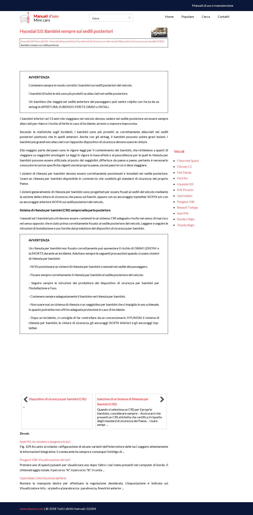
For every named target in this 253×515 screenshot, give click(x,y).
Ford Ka (182, 178)
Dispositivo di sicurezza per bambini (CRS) (141, 41)
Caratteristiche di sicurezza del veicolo (97, 41)
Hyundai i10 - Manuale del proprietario (55, 41)
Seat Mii (182, 213)
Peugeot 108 (185, 201)
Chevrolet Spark (188, 160)
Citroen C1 (184, 166)
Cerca (206, 16)
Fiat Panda (184, 172)
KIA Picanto (185, 190)
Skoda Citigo (185, 219)
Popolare (187, 16)
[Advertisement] (94, 57)
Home (169, 16)
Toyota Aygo (185, 225)
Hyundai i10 (27, 41)
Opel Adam (184, 196)
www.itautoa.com (32, 508)
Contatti (223, 16)
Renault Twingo (187, 207)
